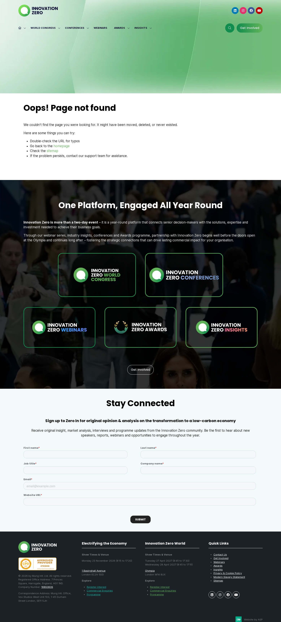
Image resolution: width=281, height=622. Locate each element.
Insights (140, 27)
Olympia (150, 570)
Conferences (74, 27)
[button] (229, 28)
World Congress (43, 27)
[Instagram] (243, 10)
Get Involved (221, 558)
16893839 (47, 586)
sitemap (52, 151)
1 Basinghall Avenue (94, 570)
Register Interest (96, 586)
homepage (62, 146)
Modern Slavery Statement (229, 576)
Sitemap (218, 580)
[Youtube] (259, 10)
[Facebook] (251, 10)
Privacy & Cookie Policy (228, 573)
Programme (94, 594)
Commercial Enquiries (100, 590)
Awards (119, 27)
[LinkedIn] (235, 10)
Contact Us (220, 554)
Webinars (100, 27)
